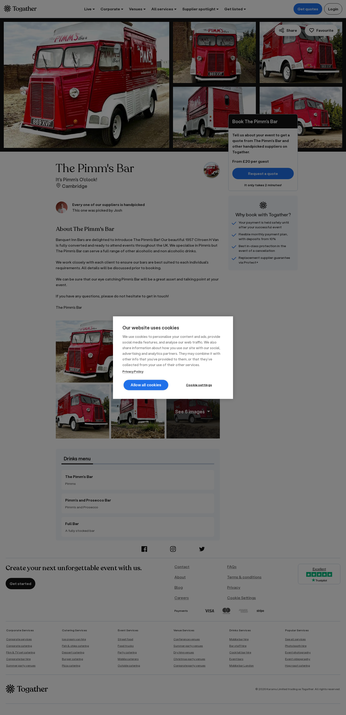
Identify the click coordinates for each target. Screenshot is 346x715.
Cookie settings (199, 385)
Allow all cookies (146, 385)
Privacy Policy (132, 371)
